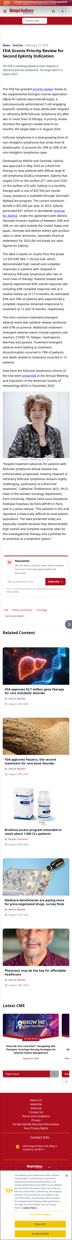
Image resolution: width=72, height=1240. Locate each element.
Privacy (36, 1120)
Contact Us (36, 1112)
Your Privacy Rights (36, 1128)
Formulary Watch (14, 616)
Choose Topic (32, 20)
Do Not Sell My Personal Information (36, 1124)
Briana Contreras (18, 839)
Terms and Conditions (36, 1116)
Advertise (36, 1104)
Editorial (36, 1108)
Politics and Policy (22, 610)
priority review (43, 89)
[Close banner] (67, 4)
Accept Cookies (40, 1233)
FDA (6, 610)
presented (29, 376)
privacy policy (12, 591)
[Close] (66, 1175)
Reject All (40, 1224)
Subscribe (53, 581)
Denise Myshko (17, 698)
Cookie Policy (29, 1207)
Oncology (41, 610)
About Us (36, 1100)
